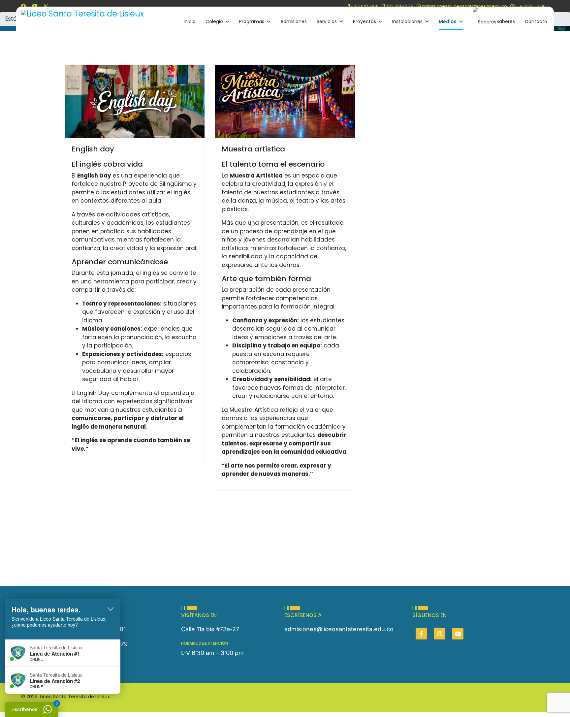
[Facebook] (23, 6)
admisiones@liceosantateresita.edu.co (464, 6)
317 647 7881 (366, 6)
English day (93, 149)
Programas (251, 21)
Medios (448, 21)
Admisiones (293, 21)
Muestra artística (253, 149)
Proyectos (364, 21)
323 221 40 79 (399, 6)
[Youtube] (35, 6)
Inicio (190, 21)
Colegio (214, 21)
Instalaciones (407, 21)
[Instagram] (46, 6)
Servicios (327, 21)
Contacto (536, 21)
